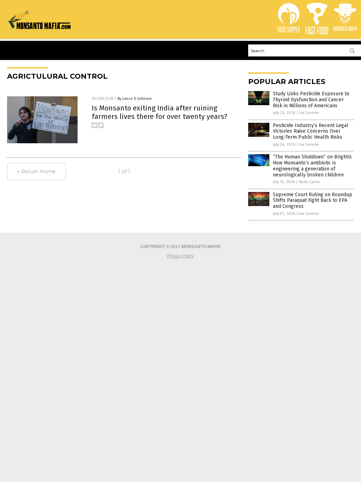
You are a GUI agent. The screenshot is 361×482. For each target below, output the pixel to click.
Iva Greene (309, 112)
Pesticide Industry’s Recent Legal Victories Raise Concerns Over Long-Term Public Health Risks (310, 131)
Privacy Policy (180, 256)
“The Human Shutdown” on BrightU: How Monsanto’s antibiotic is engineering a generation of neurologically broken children (312, 165)
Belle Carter (309, 182)
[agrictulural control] (39, 27)
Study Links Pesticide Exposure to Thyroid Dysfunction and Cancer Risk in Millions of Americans (311, 100)
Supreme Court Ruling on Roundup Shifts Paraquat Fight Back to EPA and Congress (312, 201)
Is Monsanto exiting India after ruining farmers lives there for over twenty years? (159, 112)
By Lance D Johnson (134, 98)
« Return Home (36, 171)
